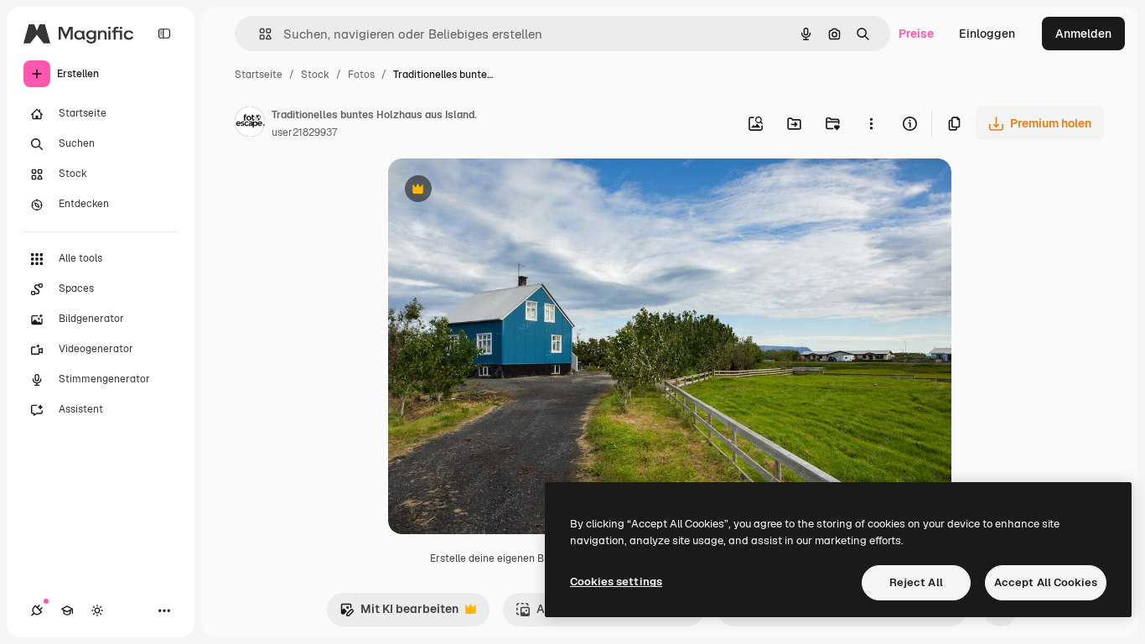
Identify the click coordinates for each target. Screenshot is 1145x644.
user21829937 (304, 132)
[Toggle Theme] (97, 610)
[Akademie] (67, 610)
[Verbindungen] (36, 610)
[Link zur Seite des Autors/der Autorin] (250, 124)
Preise (916, 33)
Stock (315, 74)
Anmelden (1083, 33)
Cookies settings (616, 581)
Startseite (258, 74)
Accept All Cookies (1045, 582)
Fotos (361, 74)
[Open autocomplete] (259, 34)
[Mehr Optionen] (871, 123)
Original (495, 191)
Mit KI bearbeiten (399, 613)
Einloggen (987, 33)
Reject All (916, 582)
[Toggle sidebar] (164, 33)
